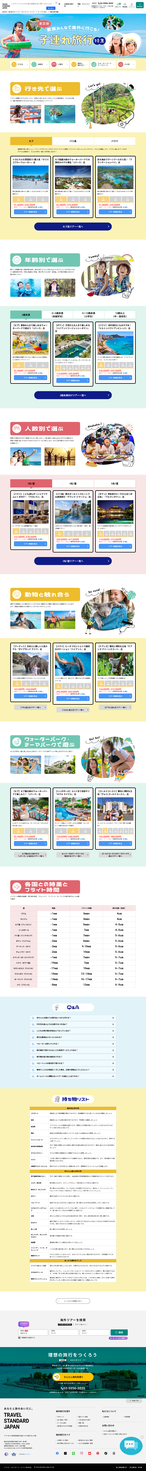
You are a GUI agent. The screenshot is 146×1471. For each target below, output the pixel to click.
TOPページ (60, 1417)
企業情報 (106, 1417)
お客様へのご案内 (62, 1440)
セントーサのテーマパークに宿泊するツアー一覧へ (73, 855)
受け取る (51, 8)
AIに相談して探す (62, 1420)
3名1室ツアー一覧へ (73, 561)
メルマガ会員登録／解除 (85, 1443)
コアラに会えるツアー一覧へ (115, 707)
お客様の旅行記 (83, 1426)
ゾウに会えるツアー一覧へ (30, 707)
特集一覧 (81, 1423)
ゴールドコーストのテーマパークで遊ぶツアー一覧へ (115, 855)
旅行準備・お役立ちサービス (65, 1443)
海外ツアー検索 (83, 1417)
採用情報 (127, 1417)
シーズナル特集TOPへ (73, 1301)
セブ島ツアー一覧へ (73, 226)
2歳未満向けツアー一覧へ (73, 395)
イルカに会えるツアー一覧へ (73, 710)
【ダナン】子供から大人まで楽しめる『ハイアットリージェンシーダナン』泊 (72, 328)
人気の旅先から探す (84, 1420)
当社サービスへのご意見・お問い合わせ (115, 1434)
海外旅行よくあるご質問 (85, 1440)
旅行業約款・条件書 (136, 1467)
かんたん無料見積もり (109, 1431)
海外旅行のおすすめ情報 (64, 1426)
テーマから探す (61, 1423)
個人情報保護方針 (121, 1467)
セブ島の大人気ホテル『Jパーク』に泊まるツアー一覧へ (30, 855)
